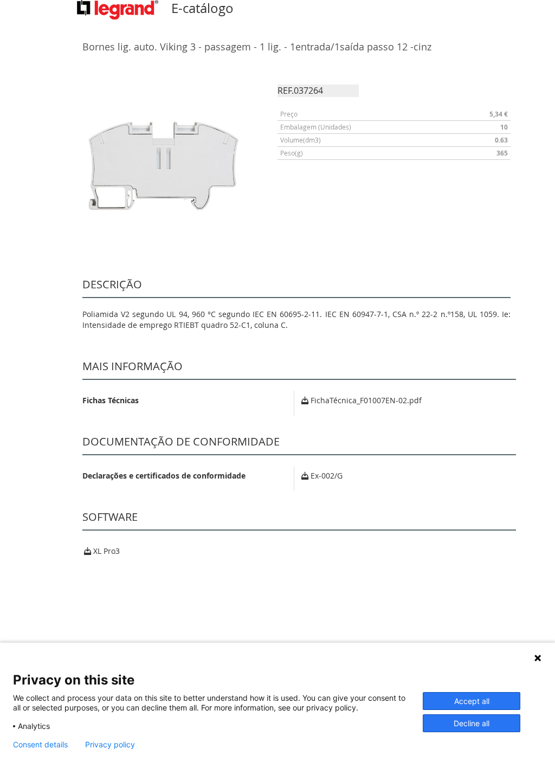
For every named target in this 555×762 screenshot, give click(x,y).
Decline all (471, 723)
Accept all (471, 701)
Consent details (40, 744)
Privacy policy (110, 744)
